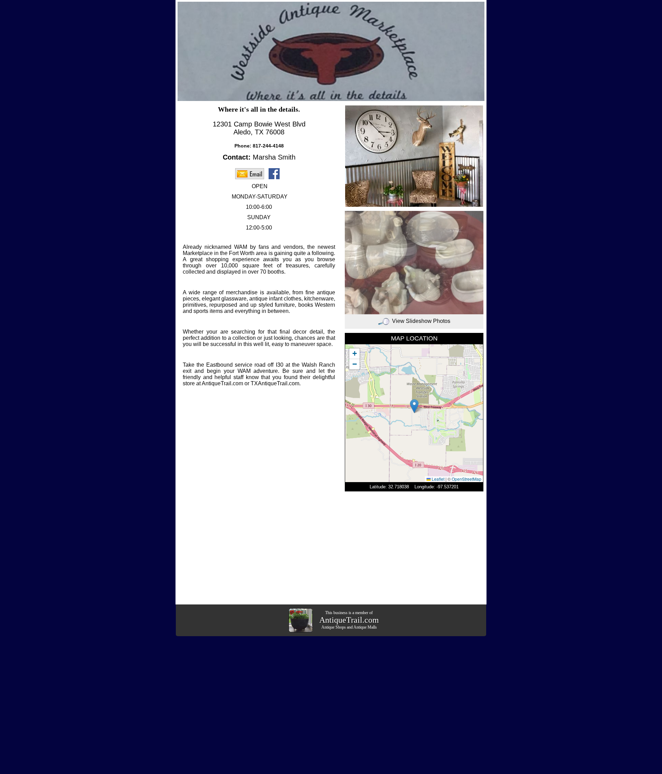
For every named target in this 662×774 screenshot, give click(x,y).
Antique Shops (333, 627)
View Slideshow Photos (421, 321)
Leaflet (437, 479)
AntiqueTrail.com (349, 619)
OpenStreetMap (466, 479)
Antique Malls (365, 627)
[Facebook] (276, 173)
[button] (414, 406)
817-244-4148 (268, 146)
